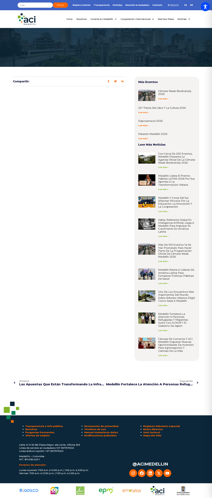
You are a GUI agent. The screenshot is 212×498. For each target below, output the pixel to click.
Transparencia (102, 5)
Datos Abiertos (153, 429)
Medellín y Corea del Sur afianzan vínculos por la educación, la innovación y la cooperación (175, 202)
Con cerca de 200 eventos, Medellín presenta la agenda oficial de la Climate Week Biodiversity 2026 (176, 158)
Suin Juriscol (151, 432)
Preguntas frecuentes (39, 432)
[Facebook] (142, 473)
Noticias (182, 19)
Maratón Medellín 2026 (152, 134)
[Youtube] (167, 473)
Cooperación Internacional (135, 19)
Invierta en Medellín (101, 19)
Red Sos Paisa (166, 19)
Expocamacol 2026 (150, 120)
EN (191, 5)
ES (185, 5)
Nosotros (81, 19)
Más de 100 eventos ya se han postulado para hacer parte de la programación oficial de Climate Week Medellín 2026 (175, 250)
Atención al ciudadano (137, 5)
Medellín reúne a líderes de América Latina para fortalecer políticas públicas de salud (176, 274)
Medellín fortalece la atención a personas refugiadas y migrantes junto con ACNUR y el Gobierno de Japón (173, 319)
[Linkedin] (150, 473)
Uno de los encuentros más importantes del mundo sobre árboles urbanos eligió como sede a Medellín (176, 296)
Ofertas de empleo (37, 435)
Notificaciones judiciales (100, 435)
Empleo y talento (82, 5)
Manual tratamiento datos (101, 432)
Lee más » (163, 99)
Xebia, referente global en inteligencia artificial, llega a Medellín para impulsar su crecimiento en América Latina (176, 225)
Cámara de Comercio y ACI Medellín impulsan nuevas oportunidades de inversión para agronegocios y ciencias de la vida (176, 344)
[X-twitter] (159, 473)
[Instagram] (133, 473)
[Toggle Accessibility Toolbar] (205, 6)
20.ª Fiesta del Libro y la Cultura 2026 (162, 107)
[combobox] (35, 5)
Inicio (69, 19)
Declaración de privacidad (101, 426)
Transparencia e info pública (44, 426)
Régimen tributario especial (161, 426)
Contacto (157, 5)
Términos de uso (95, 429)
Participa (117, 5)
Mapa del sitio (152, 435)
